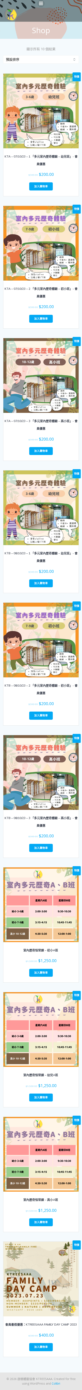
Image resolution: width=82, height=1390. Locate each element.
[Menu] (41, 3)
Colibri (56, 1383)
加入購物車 (41, 186)
